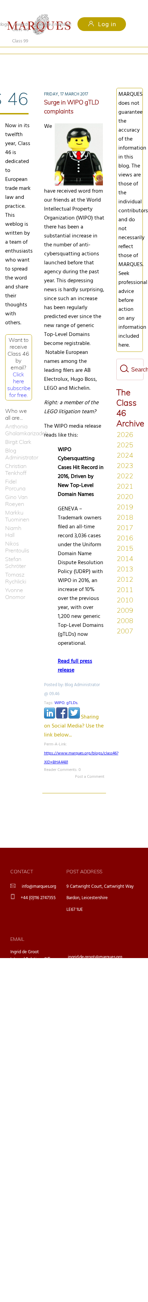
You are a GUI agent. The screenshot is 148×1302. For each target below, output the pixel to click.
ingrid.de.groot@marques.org (95, 945)
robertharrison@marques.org (94, 999)
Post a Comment (89, 765)
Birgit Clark (18, 430)
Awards (21, 25)
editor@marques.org (87, 981)
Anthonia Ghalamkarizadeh (18, 418)
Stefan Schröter (15, 551)
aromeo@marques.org (88, 963)
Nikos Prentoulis (17, 535)
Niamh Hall (13, 520)
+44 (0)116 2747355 (38, 886)
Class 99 (63, 60)
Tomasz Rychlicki (15, 566)
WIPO (59, 691)
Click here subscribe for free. (19, 373)
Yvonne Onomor (15, 582)
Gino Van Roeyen (16, 489)
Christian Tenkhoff (16, 458)
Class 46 (20, 60)
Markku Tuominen (17, 504)
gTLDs (71, 691)
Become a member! (53, 25)
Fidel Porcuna (15, 473)
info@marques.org (39, 875)
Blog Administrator (18, 442)
